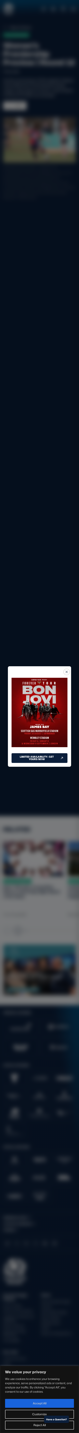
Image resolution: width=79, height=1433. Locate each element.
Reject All (39, 1425)
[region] (39, 1399)
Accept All (39, 1403)
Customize (39, 1414)
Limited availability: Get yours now (37, 758)
